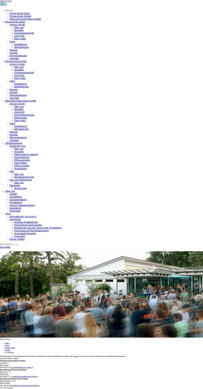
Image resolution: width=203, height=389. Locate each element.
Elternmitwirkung (18, 55)
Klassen (13, 50)
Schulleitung (20, 44)
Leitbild (13, 194)
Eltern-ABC (20, 38)
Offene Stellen (21, 165)
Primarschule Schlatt (20, 16)
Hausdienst (15, 208)
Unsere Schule (17, 24)
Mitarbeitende (21, 47)
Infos (8, 213)
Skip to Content (6, 1)
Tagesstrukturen (14, 143)
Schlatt (7, 350)
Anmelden (5, 247)
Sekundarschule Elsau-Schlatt (25, 19)
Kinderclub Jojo (17, 146)
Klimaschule (20, 117)
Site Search (6, 244)
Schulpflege (15, 196)
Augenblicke (20, 168)
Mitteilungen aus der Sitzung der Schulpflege (37, 227)
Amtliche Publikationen (26, 222)
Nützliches (14, 185)
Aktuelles (19, 30)
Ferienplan (15, 211)
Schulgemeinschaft (24, 33)
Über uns (19, 27)
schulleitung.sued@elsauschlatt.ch (24, 376)
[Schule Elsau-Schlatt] (16, 5)
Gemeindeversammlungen (28, 225)
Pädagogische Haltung (26, 154)
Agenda (13, 53)
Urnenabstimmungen (25, 233)
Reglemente (20, 188)
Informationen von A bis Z (23, 216)
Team (12, 41)
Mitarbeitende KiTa (24, 177)
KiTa (11, 171)
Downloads (15, 219)
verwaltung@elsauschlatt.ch (22, 367)
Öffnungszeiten (22, 160)
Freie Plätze (20, 163)
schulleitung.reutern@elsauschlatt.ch (25, 386)
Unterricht (19, 36)
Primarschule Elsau (19, 13)
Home (7, 345)
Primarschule (10, 348)
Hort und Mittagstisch (20, 180)
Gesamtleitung (21, 157)
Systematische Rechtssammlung (31, 230)
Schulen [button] (9, 10)
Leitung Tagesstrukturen (22, 205)
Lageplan (14, 58)
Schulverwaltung (18, 199)
